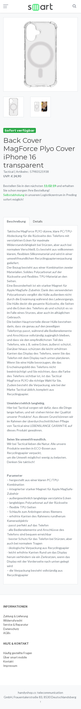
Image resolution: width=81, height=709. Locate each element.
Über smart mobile (15, 657)
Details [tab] (38, 221)
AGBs (6, 633)
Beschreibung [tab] (16, 221)
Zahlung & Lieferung (15, 616)
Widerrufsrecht (12, 620)
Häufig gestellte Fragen (17, 653)
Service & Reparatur (15, 624)
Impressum (10, 665)
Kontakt (8, 661)
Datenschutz (11, 629)
